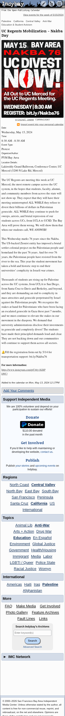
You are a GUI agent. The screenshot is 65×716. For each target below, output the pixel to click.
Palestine (6, 21)
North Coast (19, 485)
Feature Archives (45, 612)
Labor (47, 556)
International (32, 510)
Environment (20, 544)
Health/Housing (43, 550)
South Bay (50, 491)
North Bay (14, 491)
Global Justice (43, 544)
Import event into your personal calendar (42, 124)
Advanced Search (32, 647)
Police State (45, 562)
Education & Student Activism (17, 24)
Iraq (37, 584)
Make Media (26, 606)
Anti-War (47, 21)
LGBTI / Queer (21, 562)
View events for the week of (43, 15)
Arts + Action (23, 531)
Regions (10, 477)
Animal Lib (23, 525)
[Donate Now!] (32, 424)
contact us (46, 451)
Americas (14, 584)
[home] (31, 4)
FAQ (8, 606)
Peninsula (45, 497)
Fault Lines (26, 618)
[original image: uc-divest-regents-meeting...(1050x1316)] (33, 79)
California (19, 21)
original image (24, 119)
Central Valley (33, 21)
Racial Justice (25, 569)
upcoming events (45, 465)
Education (22, 538)
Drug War (44, 531)
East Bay (32, 491)
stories (22, 465)
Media (36, 556)
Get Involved (50, 606)
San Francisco (23, 497)
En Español (42, 538)
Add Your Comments (18, 390)
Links (43, 618)
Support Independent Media (26, 399)
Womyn (45, 569)
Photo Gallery (17, 612)
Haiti (28, 584)
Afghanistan (32, 590)
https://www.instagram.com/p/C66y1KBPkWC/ (24, 371)
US (52, 503)
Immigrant (21, 556)
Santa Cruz (19, 503)
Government (19, 550)
